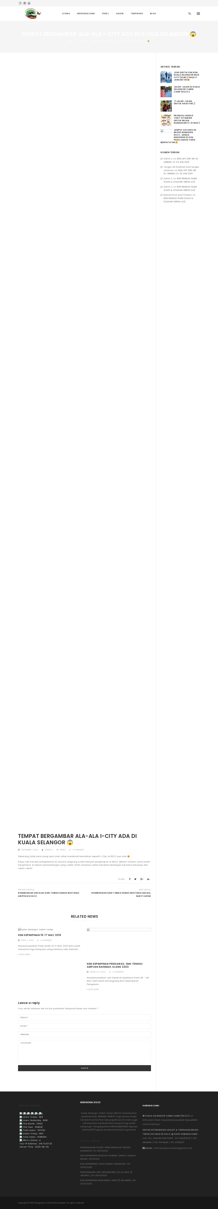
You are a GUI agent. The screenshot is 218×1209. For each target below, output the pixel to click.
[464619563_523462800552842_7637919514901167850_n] (84, 486)
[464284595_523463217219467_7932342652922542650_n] (84, 154)
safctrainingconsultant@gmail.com (172, 1148)
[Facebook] (20, 3)
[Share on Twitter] (135, 879)
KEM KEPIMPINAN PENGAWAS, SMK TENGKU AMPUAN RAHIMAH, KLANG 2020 (115, 965)
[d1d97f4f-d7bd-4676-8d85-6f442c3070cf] (119, 943)
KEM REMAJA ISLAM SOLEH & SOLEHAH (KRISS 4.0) (180, 180)
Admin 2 (49, 849)
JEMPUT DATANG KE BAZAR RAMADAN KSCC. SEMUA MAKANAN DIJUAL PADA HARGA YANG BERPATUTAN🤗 (178, 136)
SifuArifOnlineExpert (56, 1202)
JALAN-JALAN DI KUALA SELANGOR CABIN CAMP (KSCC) (187, 89)
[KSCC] (34, 13)
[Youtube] (29, 3)
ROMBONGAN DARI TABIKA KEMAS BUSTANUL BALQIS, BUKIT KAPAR (121, 894)
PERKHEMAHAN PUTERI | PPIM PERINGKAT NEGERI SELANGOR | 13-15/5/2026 (105, 1149)
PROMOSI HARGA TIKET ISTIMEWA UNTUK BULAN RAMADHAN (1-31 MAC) (187, 119)
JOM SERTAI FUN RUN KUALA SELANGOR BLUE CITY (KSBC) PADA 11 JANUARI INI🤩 (186, 76)
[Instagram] (25, 3)
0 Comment (78, 849)
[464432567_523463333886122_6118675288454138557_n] (84, 336)
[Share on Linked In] (148, 879)
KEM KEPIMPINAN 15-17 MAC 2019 (39, 935)
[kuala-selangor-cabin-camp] (35, 929)
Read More (25, 954)
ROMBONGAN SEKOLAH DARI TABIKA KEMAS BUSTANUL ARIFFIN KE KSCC (48, 894)
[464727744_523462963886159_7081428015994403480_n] (84, 596)
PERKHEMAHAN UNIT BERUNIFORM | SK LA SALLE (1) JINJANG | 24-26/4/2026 (106, 1174)
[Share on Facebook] (130, 879)
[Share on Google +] (141, 879)
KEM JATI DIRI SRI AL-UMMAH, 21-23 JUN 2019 (181, 160)
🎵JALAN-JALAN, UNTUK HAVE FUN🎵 (185, 102)
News (62, 849)
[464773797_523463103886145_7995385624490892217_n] (84, 738)
